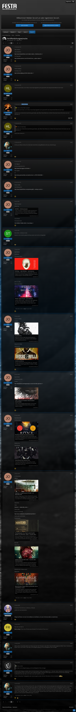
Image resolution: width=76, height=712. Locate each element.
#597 (71, 624)
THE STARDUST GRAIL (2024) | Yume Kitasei (23, 223)
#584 (71, 104)
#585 (71, 123)
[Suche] (73, 1)
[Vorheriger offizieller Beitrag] (69, 118)
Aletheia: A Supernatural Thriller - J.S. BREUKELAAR (24, 493)
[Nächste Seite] (20, 43)
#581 (71, 47)
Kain (25, 695)
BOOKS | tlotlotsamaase (21, 209)
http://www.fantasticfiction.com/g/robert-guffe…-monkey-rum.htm (28, 189)
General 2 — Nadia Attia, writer (21, 507)
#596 (71, 605)
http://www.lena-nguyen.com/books (22, 168)
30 (11, 43)
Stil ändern (71, 707)
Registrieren (68, 1)
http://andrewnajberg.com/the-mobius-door (24, 73)
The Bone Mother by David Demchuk (24, 435)
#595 (71, 473)
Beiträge (5, 61)
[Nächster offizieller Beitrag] (71, 118)
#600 (71, 683)
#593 (71, 374)
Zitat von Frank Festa (21, 126)
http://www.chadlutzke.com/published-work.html (25, 513)
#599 (71, 662)
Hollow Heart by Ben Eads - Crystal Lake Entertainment (25, 560)
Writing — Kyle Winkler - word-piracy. (24, 271)
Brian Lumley (17, 629)
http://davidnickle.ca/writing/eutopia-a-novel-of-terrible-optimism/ (28, 383)
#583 (71, 85)
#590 (71, 230)
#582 (71, 66)
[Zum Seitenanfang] (74, 710)
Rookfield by (18, 335)
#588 (71, 182)
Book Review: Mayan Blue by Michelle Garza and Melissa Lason (26, 587)
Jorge (25, 308)
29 (9, 43)
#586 (71, 142)
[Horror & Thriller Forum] (9, 6)
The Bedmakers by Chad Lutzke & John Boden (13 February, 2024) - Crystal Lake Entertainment (25, 533)
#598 (71, 643)
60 (17, 43)
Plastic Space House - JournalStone (24, 298)
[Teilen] (72, 43)
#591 (71, 249)
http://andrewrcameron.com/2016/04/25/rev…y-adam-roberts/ (28, 58)
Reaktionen (5, 59)
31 (13, 43)
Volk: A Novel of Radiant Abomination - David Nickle (25, 401)
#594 (71, 415)
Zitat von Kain (20, 666)
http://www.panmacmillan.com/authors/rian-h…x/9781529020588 (28, 175)
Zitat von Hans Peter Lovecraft (23, 107)
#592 (71, 316)
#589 (71, 201)
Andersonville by (19, 361)
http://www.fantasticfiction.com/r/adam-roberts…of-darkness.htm (28, 54)
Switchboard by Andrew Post (22, 460)
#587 (71, 161)
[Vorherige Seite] (3, 43)
